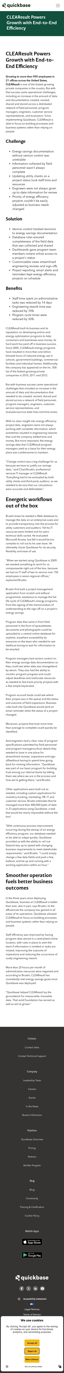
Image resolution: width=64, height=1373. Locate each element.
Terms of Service (32, 1314)
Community (32, 1198)
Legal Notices (32, 1309)
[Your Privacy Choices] (32, 1304)
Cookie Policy (32, 1215)
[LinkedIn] (35, 1288)
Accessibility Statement (34, 1299)
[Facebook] (21, 1288)
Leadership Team (32, 1080)
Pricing (32, 1148)
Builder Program (32, 1165)
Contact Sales (32, 1047)
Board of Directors (32, 1115)
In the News (32, 1106)
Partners (32, 1156)
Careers (32, 1089)
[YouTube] (42, 1288)
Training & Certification (32, 1207)
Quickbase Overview (32, 1139)
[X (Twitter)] (28, 1288)
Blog (32, 1189)
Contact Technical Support (32, 1056)
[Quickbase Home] (32, 1277)
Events (32, 1097)
